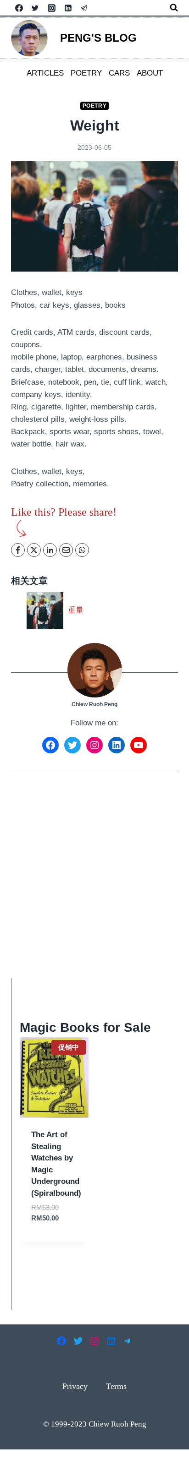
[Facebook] (19, 8)
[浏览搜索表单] (174, 8)
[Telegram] (84, 8)
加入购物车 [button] (54, 1239)
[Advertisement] (94, 880)
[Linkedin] (68, 8)
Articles (45, 73)
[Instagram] (51, 8)
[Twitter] (35, 8)
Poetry (86, 73)
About (150, 73)
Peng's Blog (98, 38)
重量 (75, 610)
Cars (119, 73)
